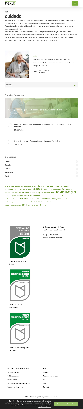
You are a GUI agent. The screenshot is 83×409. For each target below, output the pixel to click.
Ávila (45, 205)
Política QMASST (12, 380)
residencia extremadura (68, 199)
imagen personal (9, 193)
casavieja (66, 186)
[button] (75, 3)
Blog (44, 383)
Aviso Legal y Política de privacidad (18, 368)
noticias (8, 195)
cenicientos (27, 189)
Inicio (45, 368)
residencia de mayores (51, 198)
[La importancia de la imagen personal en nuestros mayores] (17, 64)
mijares (40, 192)
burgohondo (42, 186)
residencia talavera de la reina (13, 205)
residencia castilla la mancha (60, 196)
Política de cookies (13, 372)
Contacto (46, 387)
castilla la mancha (9, 189)
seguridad (30, 205)
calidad (50, 186)
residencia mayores (10, 202)
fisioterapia (66, 189)
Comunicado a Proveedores (16, 387)
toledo (41, 205)
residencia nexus (20, 202)
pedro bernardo (17, 195)
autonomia (35, 186)
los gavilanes (33, 193)
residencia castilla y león (11, 199)
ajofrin (6, 186)
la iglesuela (25, 193)
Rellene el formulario (56, 238)
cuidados (37, 189)
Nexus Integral (44, 70)
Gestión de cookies (13, 376)
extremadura (57, 189)
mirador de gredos (49, 193)
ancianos (11, 186)
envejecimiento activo (48, 189)
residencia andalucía (46, 196)
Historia (45, 372)
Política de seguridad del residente (18, 383)
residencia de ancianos (29, 198)
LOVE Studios (53, 397)
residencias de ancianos (42, 202)
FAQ (44, 380)
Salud (35, 56)
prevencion (36, 196)
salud (24, 204)
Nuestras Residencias (50, 376)
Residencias (9, 172)
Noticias (7, 169)
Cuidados (8, 165)
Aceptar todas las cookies (66, 404)
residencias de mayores (59, 202)
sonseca (36, 205)
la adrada (18, 192)
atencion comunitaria (26, 186)
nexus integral (66, 192)
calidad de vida (58, 186)
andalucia (17, 186)
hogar (72, 189)
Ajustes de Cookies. (44, 407)
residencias (29, 202)
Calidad (7, 161)
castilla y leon (18, 189)
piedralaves (28, 195)
